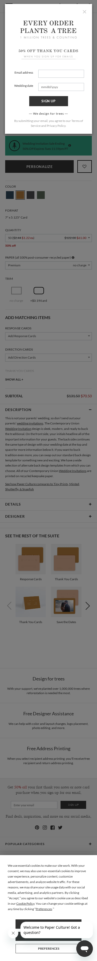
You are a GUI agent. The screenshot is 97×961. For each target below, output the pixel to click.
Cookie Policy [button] (25, 903)
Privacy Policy (56, 126)
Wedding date (23, 86)
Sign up (48, 101)
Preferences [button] (44, 909)
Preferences (48, 948)
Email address (23, 72)
